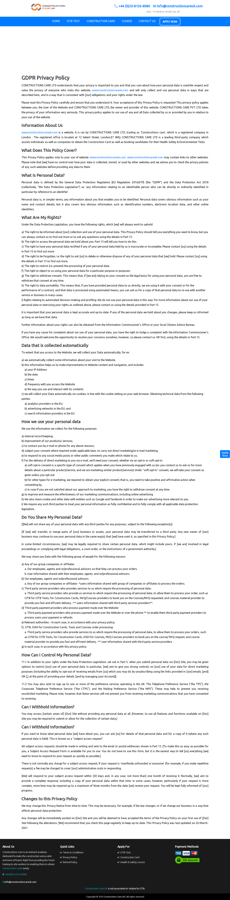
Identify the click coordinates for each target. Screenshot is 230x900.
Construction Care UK (96, 888)
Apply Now (225, 454)
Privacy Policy (69, 857)
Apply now (170, 21)
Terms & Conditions (73, 852)
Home (56, 21)
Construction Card (101, 21)
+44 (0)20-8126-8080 (134, 6)
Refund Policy (69, 862)
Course (127, 21)
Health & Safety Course (132, 862)
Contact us (147, 21)
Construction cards (12, 868)
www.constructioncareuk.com (110, 90)
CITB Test (73, 21)
